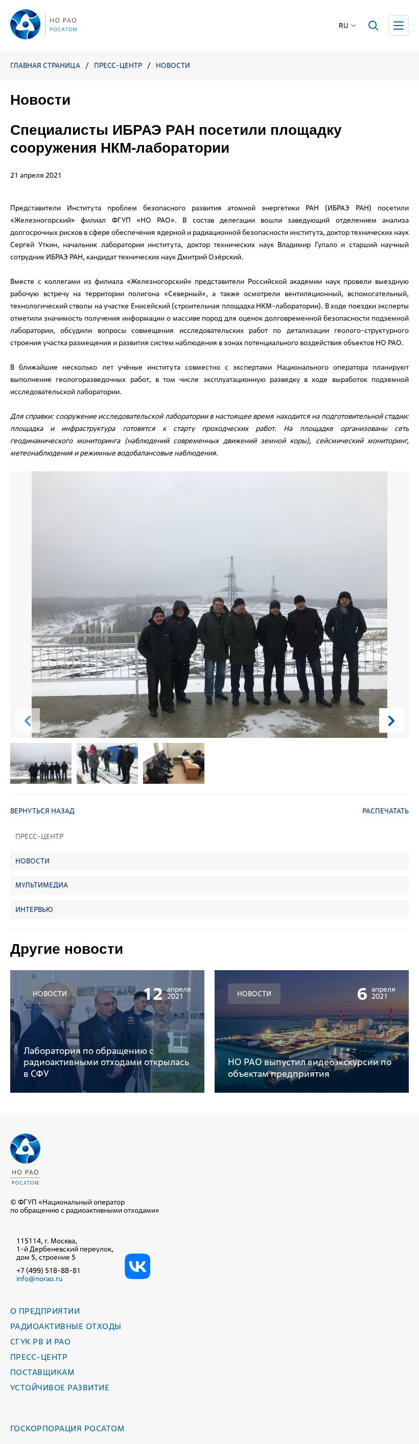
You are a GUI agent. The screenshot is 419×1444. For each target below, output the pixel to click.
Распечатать (385, 810)
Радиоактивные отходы (66, 1326)
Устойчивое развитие (59, 1387)
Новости (173, 65)
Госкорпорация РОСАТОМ (67, 1428)
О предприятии (45, 1311)
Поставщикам (42, 1372)
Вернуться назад (42, 810)
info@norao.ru (39, 1278)
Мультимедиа (41, 884)
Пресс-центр (118, 65)
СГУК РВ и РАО (40, 1341)
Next (391, 720)
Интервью (34, 909)
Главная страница (45, 65)
